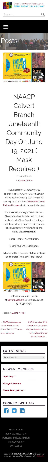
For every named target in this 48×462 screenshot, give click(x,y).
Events (15, 313)
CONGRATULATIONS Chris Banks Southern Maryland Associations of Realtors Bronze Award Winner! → (36, 329)
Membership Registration (16, 438)
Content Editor (25, 180)
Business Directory (16, 434)
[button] (5, 27)
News (21, 313)
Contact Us (16, 446)
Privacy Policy (16, 442)
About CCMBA (16, 430)
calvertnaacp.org (15, 300)
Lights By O (9, 376)
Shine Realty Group (13, 390)
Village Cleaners (12, 383)
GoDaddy (40, 456)
